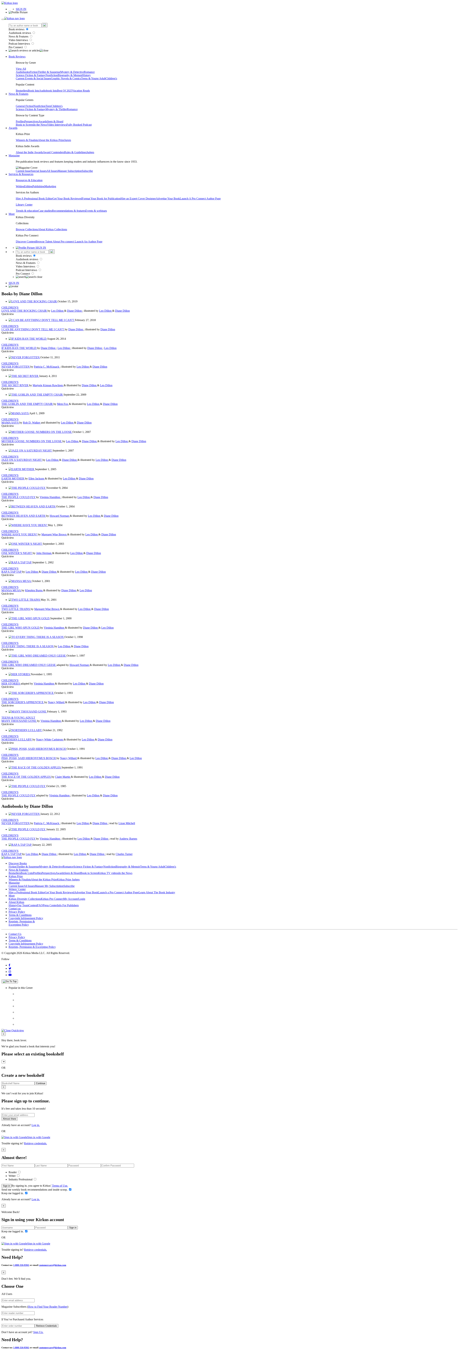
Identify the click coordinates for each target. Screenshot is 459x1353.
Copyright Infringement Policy (26, 918)
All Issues (52, 170)
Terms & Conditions (20, 915)
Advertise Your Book (168, 198)
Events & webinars (96, 210)
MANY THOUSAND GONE (19, 720)
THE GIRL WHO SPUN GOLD (20, 627)
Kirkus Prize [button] (16, 876)
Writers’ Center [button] (17, 889)
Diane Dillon (74, 310)
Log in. (36, 1125)
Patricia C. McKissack (47, 366)
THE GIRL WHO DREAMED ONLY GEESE (28, 664)
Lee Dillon (136, 758)
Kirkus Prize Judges (68, 879)
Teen (48, 106)
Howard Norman (60, 515)
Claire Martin (63, 776)
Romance (89, 71)
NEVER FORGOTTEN (15, 366)
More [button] (12, 213)
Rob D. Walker (32, 422)
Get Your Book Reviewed (67, 198)
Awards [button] (13, 127)
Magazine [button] (14, 155)
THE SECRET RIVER (15, 385)
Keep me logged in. (12, 1193)
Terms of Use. (59, 1185)
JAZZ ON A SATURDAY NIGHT (21, 459)
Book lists (33, 90)
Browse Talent (44, 241)
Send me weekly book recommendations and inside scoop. (34, 1189)
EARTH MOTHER (13, 478)
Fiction (34, 71)
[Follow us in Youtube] (10, 974)
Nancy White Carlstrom (50, 739)
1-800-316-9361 (21, 1265)
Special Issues (39, 170)
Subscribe (87, 170)
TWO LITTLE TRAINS (16, 609)
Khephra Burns (34, 590)
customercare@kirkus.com (52, 1265)
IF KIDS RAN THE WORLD (19, 348)
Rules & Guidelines (75, 152)
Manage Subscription (70, 170)
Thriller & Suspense (49, 71)
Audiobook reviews (20, 32)
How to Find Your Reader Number (47, 1306)
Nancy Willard (56, 702)
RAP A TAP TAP (11, 571)
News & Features (19, 36)
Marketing (50, 186)
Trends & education (27, 210)
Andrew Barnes (128, 838)
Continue (40, 1083)
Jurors (67, 140)
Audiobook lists (48, 90)
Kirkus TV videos (108, 873)
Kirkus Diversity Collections (25, 898)
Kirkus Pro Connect (52, 898)
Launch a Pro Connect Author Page (118, 892)
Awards (42, 121)
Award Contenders (53, 152)
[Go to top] (9, 981)
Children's (111, 78)
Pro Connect (16, 47)
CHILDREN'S (9, 307)
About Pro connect (64, 241)
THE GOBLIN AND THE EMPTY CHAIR (27, 403)
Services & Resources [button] (21, 174)
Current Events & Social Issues (33, 78)
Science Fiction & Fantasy (31, 75)
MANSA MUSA (11, 590)
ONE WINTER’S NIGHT (17, 553)
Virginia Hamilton (50, 497)
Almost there (9, 1118)
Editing (28, 186)
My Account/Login (74, 898)
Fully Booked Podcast (79, 124)
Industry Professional (21, 1179)
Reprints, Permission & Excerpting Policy (22, 923)
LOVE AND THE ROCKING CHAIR (24, 310)
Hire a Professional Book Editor (27, 892)
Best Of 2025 (64, 90)
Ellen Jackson (37, 478)
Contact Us (15, 934)
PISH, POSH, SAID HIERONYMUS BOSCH (28, 758)
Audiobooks (23, 71)
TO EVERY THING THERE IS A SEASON (27, 646)
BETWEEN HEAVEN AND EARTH (23, 515)
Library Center (24, 204)
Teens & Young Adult (93, 78)
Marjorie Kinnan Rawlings (48, 385)
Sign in (6, 1186)
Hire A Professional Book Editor (34, 198)
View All (21, 68)
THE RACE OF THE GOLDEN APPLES (26, 776)
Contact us (15, 908)
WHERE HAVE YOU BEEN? (19, 534)
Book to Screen (24, 124)
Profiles (20, 121)
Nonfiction (52, 75)
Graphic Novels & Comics (66, 78)
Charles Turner (124, 854)
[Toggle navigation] (2, 19)
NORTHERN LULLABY (16, 739)
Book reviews (17, 29)
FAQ (40, 905)
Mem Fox (63, 403)
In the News (40, 124)
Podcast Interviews (20, 43)
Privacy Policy (17, 911)
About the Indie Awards (29, 152)
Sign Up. (38, 1332)
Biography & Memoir (70, 75)
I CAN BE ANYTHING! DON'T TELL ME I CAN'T (33, 329)
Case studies (45, 210)
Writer (12, 1175)
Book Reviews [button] (17, 56)
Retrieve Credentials (46, 1325)
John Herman (44, 553)
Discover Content (26, 241)
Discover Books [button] (18, 863)
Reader (13, 1172)
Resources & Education (29, 180)
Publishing (38, 186)
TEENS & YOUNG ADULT (18, 717)
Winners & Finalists (27, 140)
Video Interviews (19, 40)
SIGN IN (21, 9)
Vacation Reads (81, 90)
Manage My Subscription (49, 885)
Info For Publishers (68, 905)
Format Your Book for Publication (101, 198)
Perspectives (31, 121)
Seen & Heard (55, 121)
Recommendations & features (68, 210)
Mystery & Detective (72, 71)
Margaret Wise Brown (54, 534)
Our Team (23, 905)
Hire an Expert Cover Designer (138, 198)
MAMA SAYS (10, 422)
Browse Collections (27, 229)
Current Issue (23, 170)
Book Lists (27, 873)
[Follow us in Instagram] (10, 971)
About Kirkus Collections (52, 229)
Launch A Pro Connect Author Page (200, 198)
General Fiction (24, 106)
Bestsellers (22, 90)
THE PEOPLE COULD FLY (18, 497)
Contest (33, 905)
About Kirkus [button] (16, 902)
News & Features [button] (18, 93)
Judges (90, 152)
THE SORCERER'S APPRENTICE (22, 702)
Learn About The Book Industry (157, 892)
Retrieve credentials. (35, 1143)
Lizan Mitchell (127, 823)
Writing (20, 186)
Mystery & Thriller (56, 109)
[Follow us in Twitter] (10, 968)
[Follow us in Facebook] (9, 965)
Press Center (50, 905)
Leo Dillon (57, 310)
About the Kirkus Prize (51, 140)
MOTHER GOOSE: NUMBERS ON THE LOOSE (31, 441)
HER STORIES (11, 683)
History (86, 75)
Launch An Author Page (88, 241)
